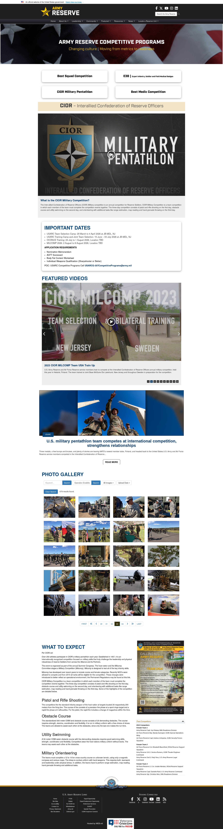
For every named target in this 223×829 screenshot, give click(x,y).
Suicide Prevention (89, 809)
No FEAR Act (70, 804)
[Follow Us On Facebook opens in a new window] (132, 800)
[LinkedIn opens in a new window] (176, 8)
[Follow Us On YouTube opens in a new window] (151, 800)
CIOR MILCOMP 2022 (57, 365)
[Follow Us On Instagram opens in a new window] (145, 800)
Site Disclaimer (55, 811)
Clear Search (50, 491)
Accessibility (55, 804)
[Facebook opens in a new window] (157, 8)
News (130, 21)
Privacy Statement (55, 809)
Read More (111, 462)
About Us (62, 21)
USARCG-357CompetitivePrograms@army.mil (108, 265)
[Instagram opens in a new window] (171, 8)
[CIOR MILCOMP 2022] (111, 322)
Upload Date (123, 482)
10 (177, 381)
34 (122, 624)
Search (67, 482)
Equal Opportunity (89, 798)
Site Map (55, 801)
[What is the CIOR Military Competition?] (111, 154)
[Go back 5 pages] (91, 624)
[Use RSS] (164, 800)
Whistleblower (70, 806)
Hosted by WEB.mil (95, 823)
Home (53, 21)
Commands (91, 21)
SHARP (89, 806)
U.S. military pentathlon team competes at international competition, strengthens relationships (112, 443)
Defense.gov (70, 811)
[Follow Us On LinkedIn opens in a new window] (158, 800)
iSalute (70, 801)
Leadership (76, 21)
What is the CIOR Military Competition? (65, 200)
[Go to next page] (127, 624)
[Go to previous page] (96, 624)
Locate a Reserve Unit (147, 21)
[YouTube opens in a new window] (166, 8)
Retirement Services (89, 804)
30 (101, 624)
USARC (48, 434)
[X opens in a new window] (161, 8)
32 (112, 624)
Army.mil (70, 809)
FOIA (70, 798)
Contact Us (55, 806)
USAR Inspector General (89, 811)
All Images (108, 482)
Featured (105, 21)
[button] (75, 2)
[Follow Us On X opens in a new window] (138, 800)
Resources (118, 21)
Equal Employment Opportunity (89, 801)
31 (107, 624)
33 (118, 623)
